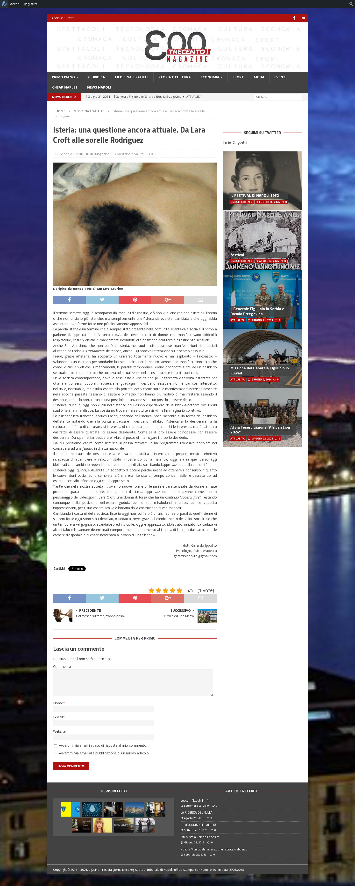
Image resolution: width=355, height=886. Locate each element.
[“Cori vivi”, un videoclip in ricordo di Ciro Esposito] (124, 825)
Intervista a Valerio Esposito (200, 836)
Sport (238, 77)
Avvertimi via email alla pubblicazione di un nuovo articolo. (104, 753)
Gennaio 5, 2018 (71, 154)
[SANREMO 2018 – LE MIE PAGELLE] (145, 825)
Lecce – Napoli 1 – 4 (194, 800)
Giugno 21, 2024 (262, 320)
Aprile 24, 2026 (269, 261)
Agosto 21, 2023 (194, 818)
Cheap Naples (64, 87)
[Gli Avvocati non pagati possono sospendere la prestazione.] (113, 809)
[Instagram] (303, 18)
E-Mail (58, 717)
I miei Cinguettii (235, 142)
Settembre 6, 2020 (195, 830)
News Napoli (99, 87)
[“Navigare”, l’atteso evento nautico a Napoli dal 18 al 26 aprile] (134, 809)
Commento (62, 666)
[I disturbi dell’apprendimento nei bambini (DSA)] (92, 809)
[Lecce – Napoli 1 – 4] (70, 809)
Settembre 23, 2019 (196, 805)
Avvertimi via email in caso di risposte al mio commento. (103, 745)
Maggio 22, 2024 (262, 438)
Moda (259, 77)
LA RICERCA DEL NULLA (197, 812)
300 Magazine (99, 154)
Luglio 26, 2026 (269, 202)
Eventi (280, 77)
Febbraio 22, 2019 (195, 854)
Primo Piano (63, 77)
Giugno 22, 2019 (194, 842)
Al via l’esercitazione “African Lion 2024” (260, 429)
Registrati (31, 4)
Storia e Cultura (174, 77)
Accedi (15, 4)
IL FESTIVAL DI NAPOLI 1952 (254, 195)
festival (237, 255)
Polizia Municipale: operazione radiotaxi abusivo (214, 849)
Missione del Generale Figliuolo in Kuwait (259, 370)
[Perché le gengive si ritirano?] (102, 825)
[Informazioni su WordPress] (4, 4)
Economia (210, 77)
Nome (58, 703)
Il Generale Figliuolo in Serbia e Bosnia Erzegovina (257, 311)
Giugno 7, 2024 (261, 379)
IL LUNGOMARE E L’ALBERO (199, 824)
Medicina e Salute (132, 77)
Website (59, 731)
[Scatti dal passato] (81, 825)
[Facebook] (294, 18)
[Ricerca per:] (278, 96)
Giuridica (96, 77)
